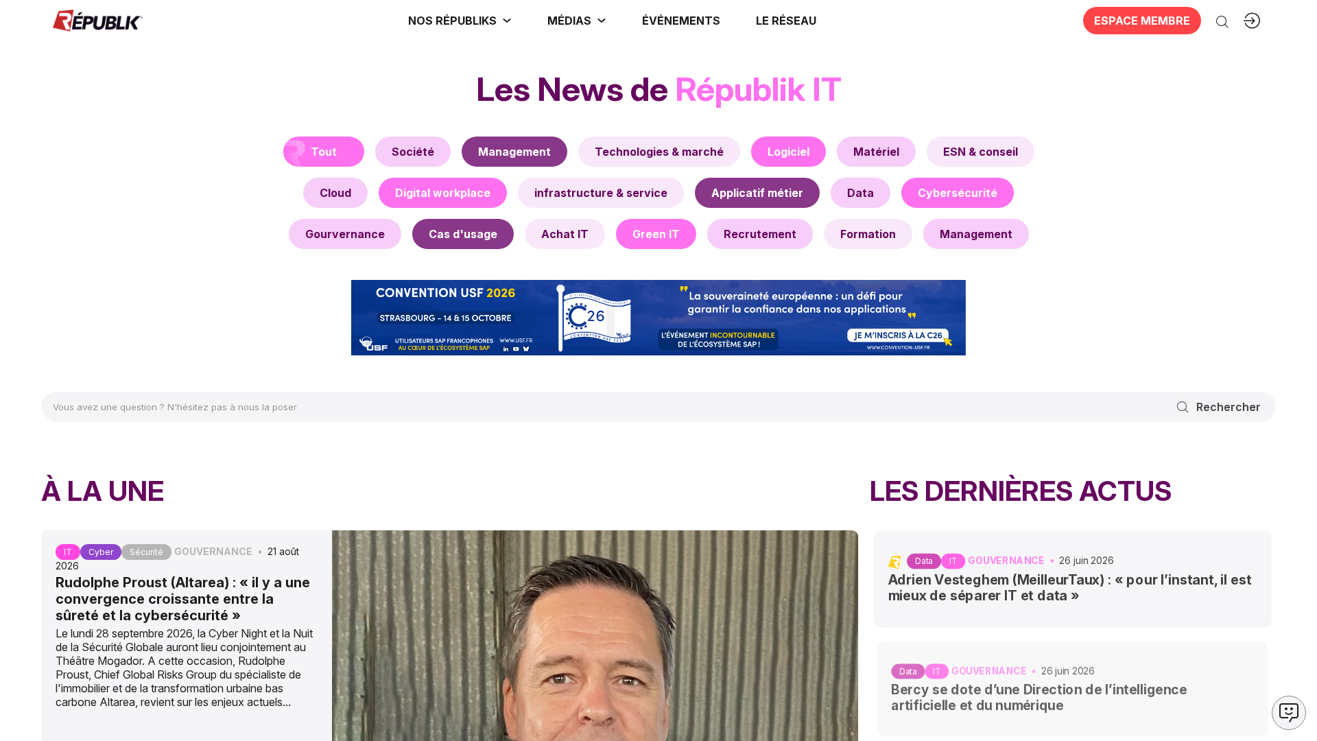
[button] (681, 20)
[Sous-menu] (507, 20)
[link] (460, 20)
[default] (413, 152)
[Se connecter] (1252, 20)
